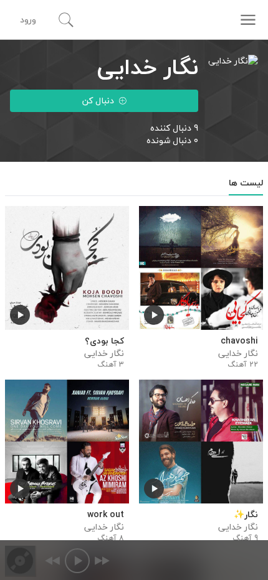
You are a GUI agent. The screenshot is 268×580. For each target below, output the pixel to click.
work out (105, 514)
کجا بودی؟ (104, 341)
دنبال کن (98, 100)
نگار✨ (246, 514)
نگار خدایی (238, 353)
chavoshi (239, 341)
